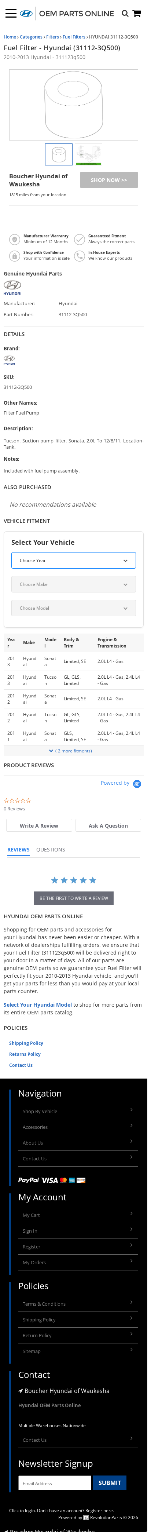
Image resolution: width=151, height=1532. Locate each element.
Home (10, 37)
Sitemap (32, 1351)
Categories (31, 37)
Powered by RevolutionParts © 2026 (98, 1517)
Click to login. (22, 1510)
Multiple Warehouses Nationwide (52, 1425)
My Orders (34, 1262)
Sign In (30, 1231)
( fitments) (73, 751)
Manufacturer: (19, 303)
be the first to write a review (74, 898)
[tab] (39, 825)
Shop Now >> (109, 179)
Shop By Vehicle (40, 1111)
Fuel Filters (74, 37)
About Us (33, 1142)
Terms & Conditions (44, 1304)
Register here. (99, 1510)
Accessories (35, 1127)
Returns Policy (25, 1054)
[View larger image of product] (59, 154)
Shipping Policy (26, 1043)
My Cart (31, 1215)
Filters (52, 37)
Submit (110, 1483)
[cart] (137, 13)
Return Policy (37, 1335)
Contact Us (21, 1065)
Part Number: (18, 314)
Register (31, 1246)
